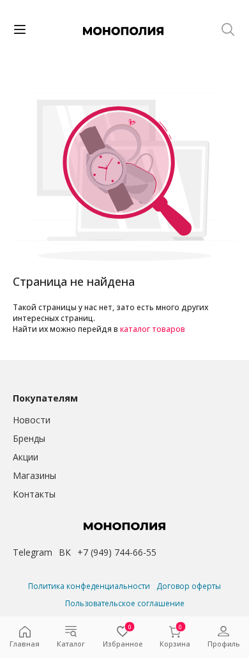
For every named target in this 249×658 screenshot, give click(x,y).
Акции (25, 457)
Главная (25, 643)
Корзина (175, 637)
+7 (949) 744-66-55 (116, 552)
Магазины (34, 475)
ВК (65, 552)
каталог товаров (152, 329)
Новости (31, 420)
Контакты (34, 494)
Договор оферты (188, 586)
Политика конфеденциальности (89, 586)
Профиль (223, 643)
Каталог (71, 643)
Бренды (29, 438)
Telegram (32, 552)
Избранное (122, 637)
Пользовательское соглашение (125, 603)
